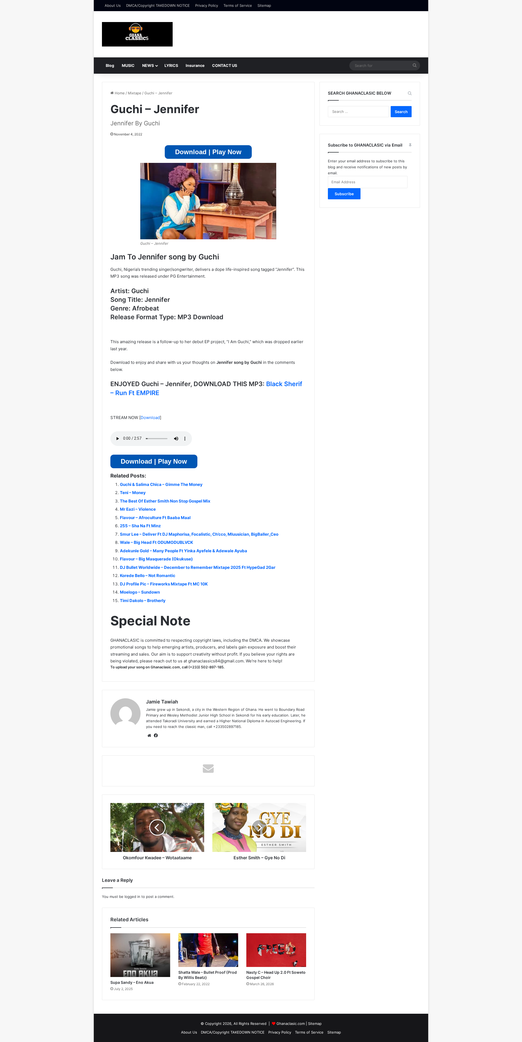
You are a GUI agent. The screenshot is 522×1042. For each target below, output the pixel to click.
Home (119, 93)
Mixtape (134, 93)
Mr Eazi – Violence (138, 509)
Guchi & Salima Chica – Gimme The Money (161, 484)
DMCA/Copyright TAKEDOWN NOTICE (158, 5)
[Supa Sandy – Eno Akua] (140, 955)
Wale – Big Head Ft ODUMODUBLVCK (156, 542)
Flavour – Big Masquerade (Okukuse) (156, 559)
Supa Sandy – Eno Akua (132, 982)
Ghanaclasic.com (290, 1023)
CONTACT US (224, 65)
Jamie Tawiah (162, 702)
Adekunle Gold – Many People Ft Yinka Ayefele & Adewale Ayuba (183, 550)
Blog (110, 65)
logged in (132, 896)
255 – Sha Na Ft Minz (140, 525)
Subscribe (344, 193)
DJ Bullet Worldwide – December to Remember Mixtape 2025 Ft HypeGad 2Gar (197, 567)
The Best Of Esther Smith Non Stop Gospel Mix (165, 501)
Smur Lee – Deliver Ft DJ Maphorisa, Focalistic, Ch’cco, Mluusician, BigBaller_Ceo (199, 534)
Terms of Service (237, 5)
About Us (113, 5)
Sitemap (264, 5)
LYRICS (171, 65)
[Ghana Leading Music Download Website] (137, 34)
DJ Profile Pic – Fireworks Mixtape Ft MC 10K (164, 584)
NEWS (148, 65)
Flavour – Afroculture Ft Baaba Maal (155, 517)
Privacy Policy (206, 5)
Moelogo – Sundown (140, 592)
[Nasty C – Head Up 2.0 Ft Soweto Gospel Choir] (276, 950)
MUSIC (128, 65)
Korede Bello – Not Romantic (147, 575)
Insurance (195, 65)
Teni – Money (133, 492)
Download (150, 417)
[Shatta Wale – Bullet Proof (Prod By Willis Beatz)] (208, 950)
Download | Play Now (208, 152)
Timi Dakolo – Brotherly (143, 600)
